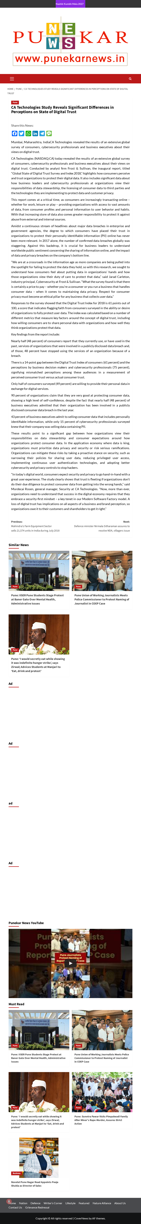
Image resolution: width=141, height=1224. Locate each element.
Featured (84, 1203)
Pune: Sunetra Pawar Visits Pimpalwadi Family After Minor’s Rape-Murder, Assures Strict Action (101, 1120)
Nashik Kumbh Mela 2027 (70, 3)
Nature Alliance (102, 1203)
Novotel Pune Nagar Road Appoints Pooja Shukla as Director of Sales (34, 1184)
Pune (15, 102)
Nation (23, 1203)
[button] (12, 78)
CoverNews (81, 1218)
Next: (102, 526)
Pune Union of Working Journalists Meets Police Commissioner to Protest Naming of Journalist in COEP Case (101, 599)
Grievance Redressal (37, 1207)
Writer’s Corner (53, 1203)
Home (12, 1203)
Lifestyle (70, 1203)
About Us (120, 1203)
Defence (35, 1203)
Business (16, 1173)
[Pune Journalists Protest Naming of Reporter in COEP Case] (70, 963)
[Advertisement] (70, 713)
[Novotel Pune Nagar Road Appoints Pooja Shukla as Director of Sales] (39, 1158)
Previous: (36, 526)
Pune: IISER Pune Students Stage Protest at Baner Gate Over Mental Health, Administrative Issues (37, 599)
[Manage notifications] (9, 1201)
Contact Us (15, 1207)
